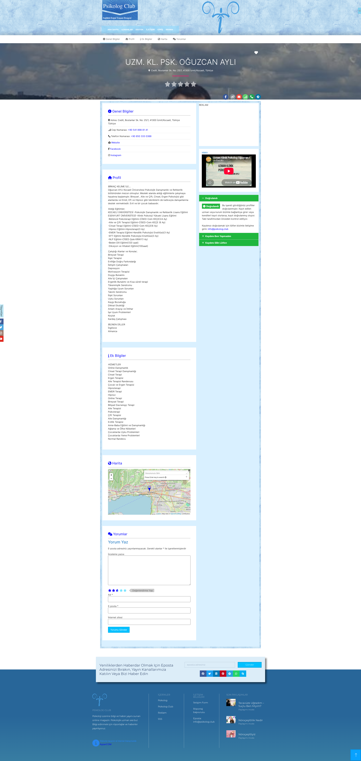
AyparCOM (105, 744)
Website (115, 142)
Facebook (115, 148)
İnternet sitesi (115, 617)
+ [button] (111, 474)
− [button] (111, 478)
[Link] (232, 97)
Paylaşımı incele (246, 709)
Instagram (116, 155)
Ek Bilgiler (147, 39)
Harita (164, 39)
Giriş (160, 29)
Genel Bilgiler (113, 39)
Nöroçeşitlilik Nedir (250, 720)
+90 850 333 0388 (141, 136)
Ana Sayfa (113, 29)
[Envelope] (239, 97)
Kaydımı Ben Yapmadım (218, 236)
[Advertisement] (229, 126)
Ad (110, 595)
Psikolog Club (119, 5)
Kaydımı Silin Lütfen (216, 242)
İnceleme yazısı (116, 554)
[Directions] (258, 97)
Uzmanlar (127, 29)
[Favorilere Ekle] (256, 53)
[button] (228, 198)
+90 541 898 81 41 (138, 129)
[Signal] (245, 97)
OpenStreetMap (175, 513)
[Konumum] (165, 477)
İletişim (150, 29)
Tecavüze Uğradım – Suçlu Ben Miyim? (251, 704)
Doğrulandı (211, 198)
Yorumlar (181, 39)
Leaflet (158, 513)
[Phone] (252, 97)
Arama (169, 29)
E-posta (113, 606)
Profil (131, 39)
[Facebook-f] (225, 97)
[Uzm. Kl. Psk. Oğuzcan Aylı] (149, 488)
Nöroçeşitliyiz (246, 734)
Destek (139, 29)
